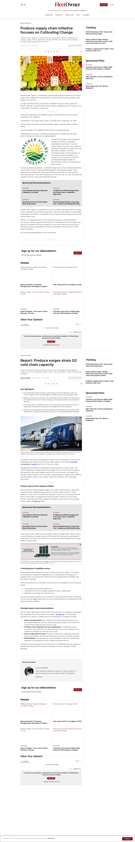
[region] (51, 322)
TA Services (36, 495)
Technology (59, 15)
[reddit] (54, 51)
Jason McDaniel (25, 372)
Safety (78, 15)
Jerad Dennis (60, 606)
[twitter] (51, 51)
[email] (57, 51)
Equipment (86, 15)
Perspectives (69, 15)
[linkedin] (48, 51)
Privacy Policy (50, 838)
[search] (24, 5)
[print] (81, 51)
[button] (21, 5)
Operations (49, 15)
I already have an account (51, 339)
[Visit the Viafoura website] (78, 326)
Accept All (127, 838)
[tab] (25, 318)
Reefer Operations (25, 23)
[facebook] (45, 51)
